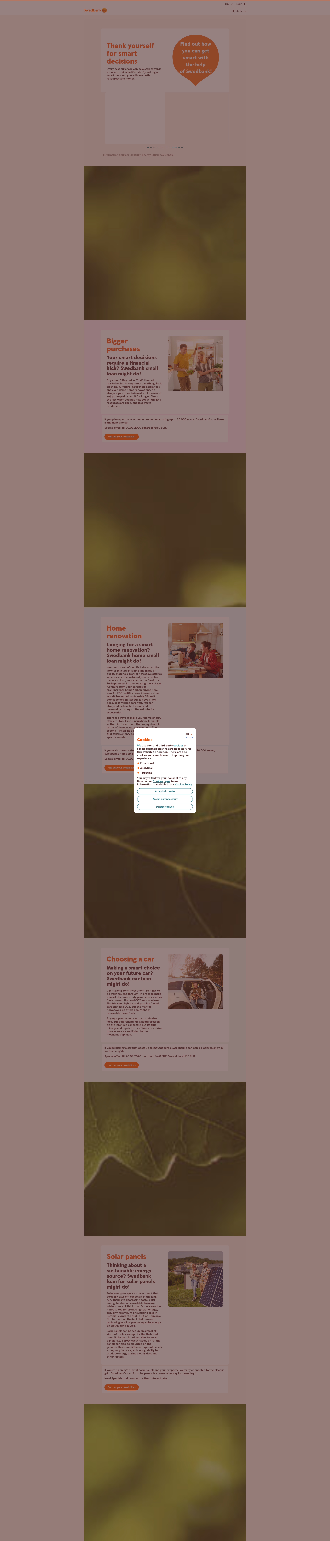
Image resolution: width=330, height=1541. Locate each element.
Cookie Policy (183, 784)
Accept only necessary (165, 799)
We (139, 745)
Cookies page (161, 781)
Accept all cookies (165, 791)
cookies (178, 745)
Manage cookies (165, 806)
